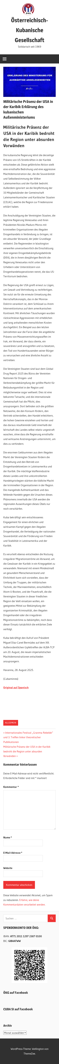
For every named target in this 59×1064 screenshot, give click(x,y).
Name (7, 837)
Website (7, 868)
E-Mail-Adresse (12, 852)
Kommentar (11, 786)
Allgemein (10, 722)
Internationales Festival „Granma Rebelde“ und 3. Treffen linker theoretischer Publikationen (28, 737)
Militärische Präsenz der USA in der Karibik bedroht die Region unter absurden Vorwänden (27, 751)
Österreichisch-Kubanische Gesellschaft (29, 30)
